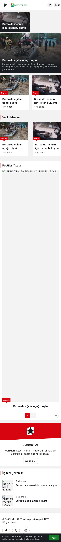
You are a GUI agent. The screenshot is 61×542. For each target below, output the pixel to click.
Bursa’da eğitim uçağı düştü (19, 60)
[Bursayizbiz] (21, 4)
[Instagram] (26, 326)
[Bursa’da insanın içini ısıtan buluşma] (47, 139)
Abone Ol (30, 256)
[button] (49, 4)
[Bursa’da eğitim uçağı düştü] (30, 53)
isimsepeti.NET (41, 314)
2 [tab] (33, 211)
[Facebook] (6, 326)
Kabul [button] (54, 538)
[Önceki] (4, 211)
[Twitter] (16, 326)
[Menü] (5, 5)
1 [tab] (27, 211)
